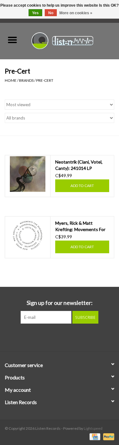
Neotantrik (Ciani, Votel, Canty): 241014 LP (78, 165)
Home (11, 80)
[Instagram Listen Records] (71, 337)
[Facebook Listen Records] (48, 337)
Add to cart (82, 185)
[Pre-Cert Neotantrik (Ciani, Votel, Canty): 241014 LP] (27, 174)
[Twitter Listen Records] (60, 337)
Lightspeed (93, 428)
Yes (35, 13)
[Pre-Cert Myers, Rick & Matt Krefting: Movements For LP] (27, 235)
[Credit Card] (94, 436)
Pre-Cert (44, 80)
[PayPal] (107, 436)
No (50, 13)
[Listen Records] (72, 40)
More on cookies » (75, 13)
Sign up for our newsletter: (60, 303)
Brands (26, 80)
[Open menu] (12, 39)
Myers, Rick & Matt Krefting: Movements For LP (80, 226)
